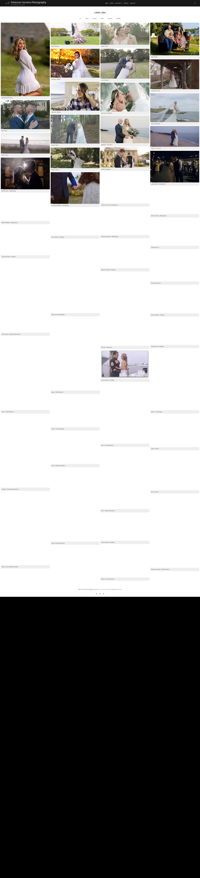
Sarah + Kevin (5, 155)
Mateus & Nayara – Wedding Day (9, 222)
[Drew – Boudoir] (174, 452)
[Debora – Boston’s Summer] (124, 545)
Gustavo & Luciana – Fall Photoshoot (160, 569)
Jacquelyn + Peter (155, 91)
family (102, 18)
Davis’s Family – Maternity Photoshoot (11, 334)
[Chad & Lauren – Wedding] (174, 318)
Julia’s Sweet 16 (155, 247)
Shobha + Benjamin (106, 169)
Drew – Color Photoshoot (107, 445)
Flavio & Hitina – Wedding (57, 237)
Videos (112, 3)
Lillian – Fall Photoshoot (8, 411)
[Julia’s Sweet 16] (174, 219)
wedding (118, 18)
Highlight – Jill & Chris (106, 144)
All (80, 18)
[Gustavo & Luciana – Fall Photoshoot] (174, 495)
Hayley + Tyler (104, 46)
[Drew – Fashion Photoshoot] (124, 448)
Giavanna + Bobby (55, 79)
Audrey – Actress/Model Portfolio (10, 567)
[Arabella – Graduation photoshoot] (25, 415)
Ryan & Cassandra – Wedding (108, 270)
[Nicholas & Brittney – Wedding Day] (124, 208)
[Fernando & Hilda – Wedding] (25, 226)
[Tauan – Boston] (174, 415)
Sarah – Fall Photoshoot (57, 392)
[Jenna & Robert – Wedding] (124, 350)
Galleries (118, 3)
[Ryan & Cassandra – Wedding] (124, 240)
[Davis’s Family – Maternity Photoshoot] (25, 260)
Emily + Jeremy (55, 169)
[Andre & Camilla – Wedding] (174, 286)
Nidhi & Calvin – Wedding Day (9, 191)
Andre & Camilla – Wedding (157, 315)
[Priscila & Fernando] (174, 250)
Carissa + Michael (155, 123)
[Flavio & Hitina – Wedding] (75, 208)
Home (106, 3)
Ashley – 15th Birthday (156, 412)
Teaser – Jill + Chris (156, 148)
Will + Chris (4, 130)
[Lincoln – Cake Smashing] (75, 395)
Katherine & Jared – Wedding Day (109, 205)
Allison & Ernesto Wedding (57, 314)
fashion (87, 18)
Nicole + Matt (54, 145)
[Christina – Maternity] (124, 273)
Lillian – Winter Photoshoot (58, 465)
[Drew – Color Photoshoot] (124, 383)
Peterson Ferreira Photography (28, 2)
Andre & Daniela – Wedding (108, 542)
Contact (126, 3)
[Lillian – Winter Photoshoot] (75, 432)
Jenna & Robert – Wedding (107, 380)
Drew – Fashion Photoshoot (108, 510)
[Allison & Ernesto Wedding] (75, 240)
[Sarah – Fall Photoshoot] (75, 318)
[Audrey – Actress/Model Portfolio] (25, 492)
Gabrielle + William (56, 112)
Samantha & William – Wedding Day (60, 205)
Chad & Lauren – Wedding (157, 346)
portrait (94, 18)
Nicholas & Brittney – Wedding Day (109, 236)
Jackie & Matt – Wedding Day (158, 184)
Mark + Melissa (55, 46)
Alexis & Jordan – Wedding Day (158, 215)
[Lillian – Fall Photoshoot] (25, 337)
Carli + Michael (105, 80)
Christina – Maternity (106, 347)
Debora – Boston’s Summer (107, 579)
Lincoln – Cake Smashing (57, 429)
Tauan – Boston (155, 448)
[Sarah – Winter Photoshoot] (75, 469)
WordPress (107, 589)
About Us (132, 3)
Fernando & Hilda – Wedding (8, 256)
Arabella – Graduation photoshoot (10, 489)
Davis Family (154, 57)
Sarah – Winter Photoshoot (58, 543)
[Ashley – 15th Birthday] (174, 349)
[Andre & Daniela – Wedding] (124, 514)
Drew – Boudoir (155, 492)
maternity (110, 18)
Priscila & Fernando (156, 283)
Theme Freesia (102, 589)
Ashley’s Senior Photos (7, 97)
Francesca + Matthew (106, 113)
